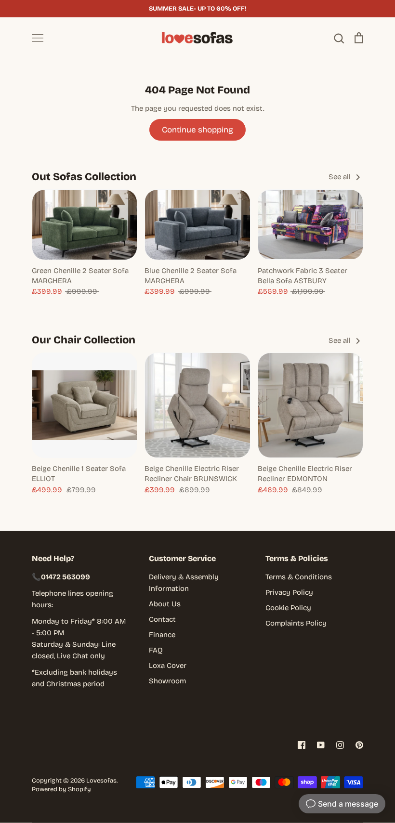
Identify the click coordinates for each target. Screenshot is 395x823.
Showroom (167, 681)
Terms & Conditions (298, 577)
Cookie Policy (288, 607)
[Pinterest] (359, 745)
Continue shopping (197, 130)
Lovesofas (101, 780)
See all (341, 176)
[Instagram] (340, 745)
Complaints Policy (296, 623)
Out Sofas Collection (84, 176)
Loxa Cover (167, 665)
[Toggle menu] (37, 38)
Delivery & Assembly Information (184, 583)
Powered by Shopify (61, 789)
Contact (162, 619)
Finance (162, 634)
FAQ (156, 650)
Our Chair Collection (83, 340)
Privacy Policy (289, 592)
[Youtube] (320, 745)
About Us (165, 604)
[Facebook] (301, 745)
